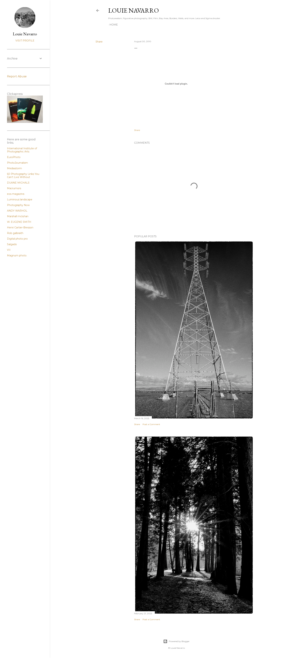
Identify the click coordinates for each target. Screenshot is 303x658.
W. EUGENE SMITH (19, 221)
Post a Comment (151, 424)
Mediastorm (14, 168)
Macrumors (14, 188)
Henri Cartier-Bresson (20, 227)
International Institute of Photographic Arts (22, 150)
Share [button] (99, 41)
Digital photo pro (17, 238)
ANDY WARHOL (17, 210)
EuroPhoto (14, 157)
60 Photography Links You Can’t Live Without (23, 175)
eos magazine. (16, 193)
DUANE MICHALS (18, 182)
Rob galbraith (15, 233)
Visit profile (24, 40)
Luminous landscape (19, 199)
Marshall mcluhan (17, 216)
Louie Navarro (133, 10)
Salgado (12, 244)
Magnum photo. (17, 255)
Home (113, 24)
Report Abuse (17, 76)
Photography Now (18, 205)
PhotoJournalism (17, 162)
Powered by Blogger (179, 641)
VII (9, 249)
